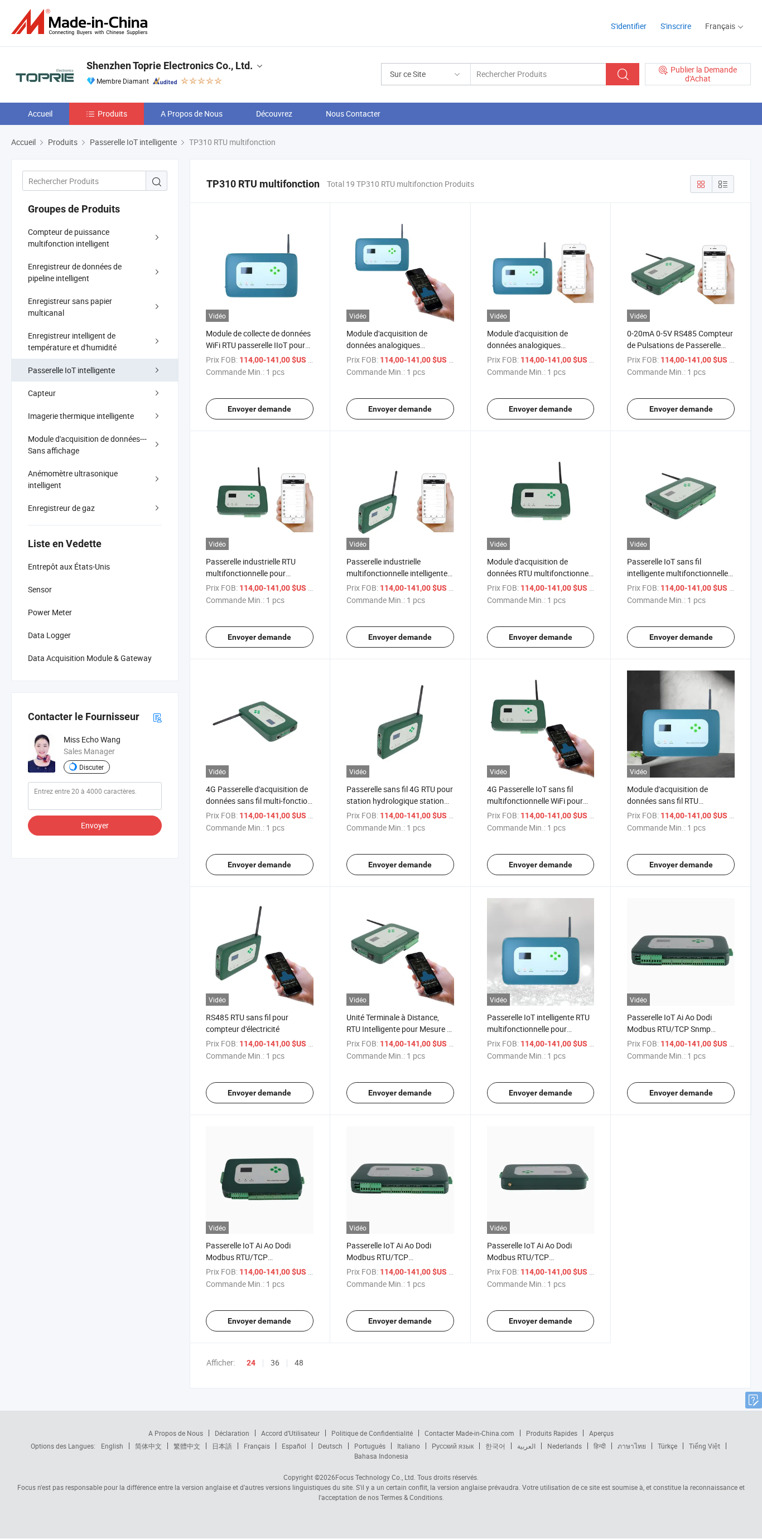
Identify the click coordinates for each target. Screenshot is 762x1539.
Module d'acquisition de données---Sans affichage (87, 444)
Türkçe (667, 1445)
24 (251, 1362)
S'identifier (629, 26)
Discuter (91, 767)
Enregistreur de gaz (61, 508)
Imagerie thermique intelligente (81, 416)
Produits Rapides (551, 1433)
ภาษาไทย (632, 1445)
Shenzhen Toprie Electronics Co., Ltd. (169, 65)
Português (369, 1445)
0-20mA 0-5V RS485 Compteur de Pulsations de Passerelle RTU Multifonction (680, 345)
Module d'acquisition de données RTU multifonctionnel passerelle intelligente (538, 573)
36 (275, 1362)
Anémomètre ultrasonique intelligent (73, 479)
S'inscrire (675, 26)
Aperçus (601, 1433)
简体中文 (148, 1445)
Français (257, 1445)
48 (299, 1362)
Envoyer (95, 825)
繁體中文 (186, 1445)
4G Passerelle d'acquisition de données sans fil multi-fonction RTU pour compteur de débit (259, 801)
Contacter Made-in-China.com (469, 1433)
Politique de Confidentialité (372, 1433)
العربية (526, 1445)
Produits (112, 113)
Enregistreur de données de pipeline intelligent (75, 272)
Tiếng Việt (704, 1445)
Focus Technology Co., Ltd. (375, 1477)
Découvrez (274, 113)
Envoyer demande (259, 408)
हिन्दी (600, 1445)
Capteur (42, 393)
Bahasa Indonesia (381, 1455)
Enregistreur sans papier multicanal (70, 307)
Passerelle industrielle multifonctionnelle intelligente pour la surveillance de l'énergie (399, 573)
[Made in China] (83, 22)
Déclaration (232, 1433)
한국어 (495, 1445)
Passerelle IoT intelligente (71, 370)
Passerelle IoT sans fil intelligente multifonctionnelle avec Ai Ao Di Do (677, 573)
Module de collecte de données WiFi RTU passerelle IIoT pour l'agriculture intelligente (258, 345)
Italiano (408, 1445)
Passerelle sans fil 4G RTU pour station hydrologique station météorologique (399, 801)
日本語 (222, 1445)
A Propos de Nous (192, 113)
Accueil (40, 113)
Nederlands (564, 1445)
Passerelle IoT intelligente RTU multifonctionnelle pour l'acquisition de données (538, 1029)
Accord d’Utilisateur (290, 1433)
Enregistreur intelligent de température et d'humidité (72, 341)
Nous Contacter (353, 113)
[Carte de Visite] (157, 717)
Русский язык (453, 1445)
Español (294, 1445)
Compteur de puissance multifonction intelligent (68, 237)
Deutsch (330, 1445)
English (112, 1445)
